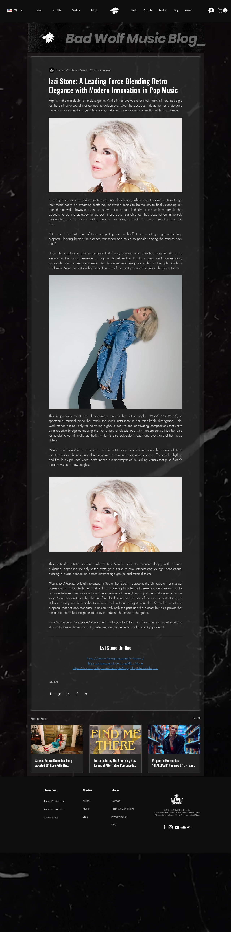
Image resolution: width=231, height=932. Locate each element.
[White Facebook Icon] (164, 827)
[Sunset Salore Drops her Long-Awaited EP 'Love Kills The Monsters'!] (57, 739)
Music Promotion (54, 809)
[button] (223, 10)
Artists (87, 801)
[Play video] (115, 514)
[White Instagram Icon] (170, 827)
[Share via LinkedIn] (68, 694)
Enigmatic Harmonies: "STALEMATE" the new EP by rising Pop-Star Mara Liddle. (173, 763)
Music (86, 809)
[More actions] (180, 70)
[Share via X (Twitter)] (59, 694)
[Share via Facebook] (50, 694)
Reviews (53, 681)
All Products (51, 817)
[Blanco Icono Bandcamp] (189, 827)
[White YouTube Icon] (177, 827)
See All (196, 718)
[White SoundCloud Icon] (183, 827)
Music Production (54, 801)
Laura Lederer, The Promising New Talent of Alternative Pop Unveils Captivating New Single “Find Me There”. (115, 763)
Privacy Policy (119, 816)
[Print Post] (86, 694)
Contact (116, 801)
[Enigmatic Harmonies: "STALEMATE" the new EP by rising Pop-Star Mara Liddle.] (174, 739)
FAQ (113, 824)
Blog (85, 816)
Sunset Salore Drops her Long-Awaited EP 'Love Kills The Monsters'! (54, 763)
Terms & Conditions (122, 809)
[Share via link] (77, 694)
